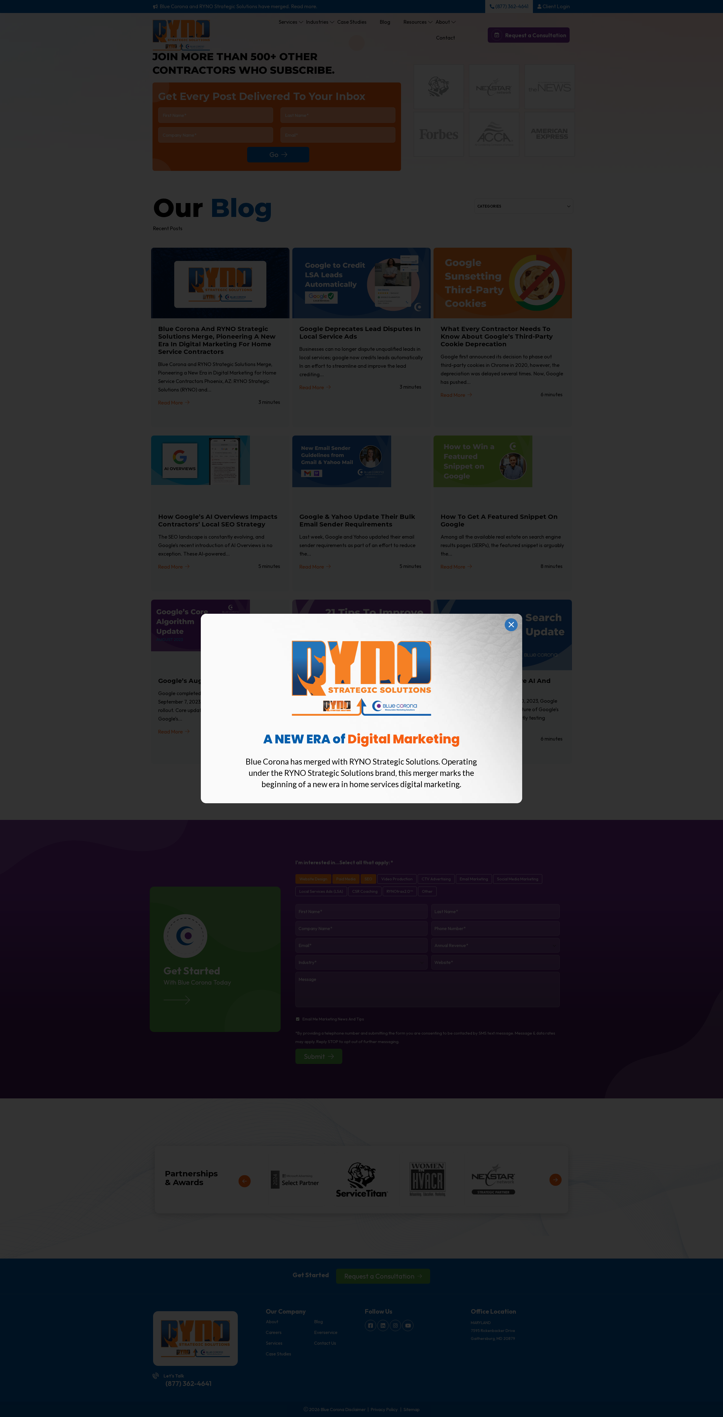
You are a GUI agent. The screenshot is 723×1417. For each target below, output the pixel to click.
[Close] (511, 624)
